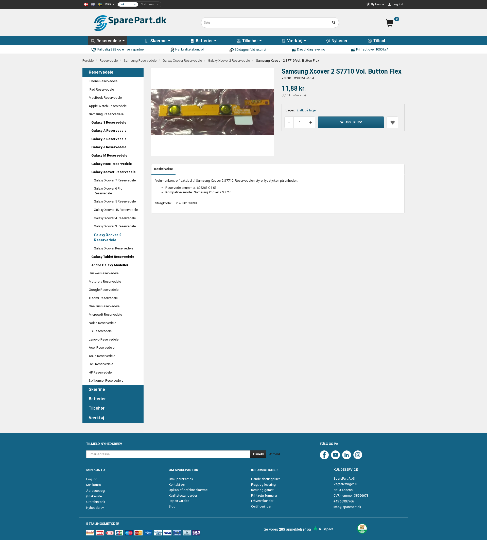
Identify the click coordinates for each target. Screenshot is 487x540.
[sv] (100, 4)
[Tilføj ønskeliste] (392, 122)
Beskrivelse (163, 169)
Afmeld (274, 454)
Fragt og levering (263, 484)
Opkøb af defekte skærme (188, 490)
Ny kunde (377, 4)
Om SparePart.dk (181, 479)
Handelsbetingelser (265, 479)
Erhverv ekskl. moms (139, 4)
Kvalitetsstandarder (183, 495)
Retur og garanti (262, 490)
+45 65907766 (344, 501)
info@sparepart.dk (347, 507)
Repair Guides (179, 501)
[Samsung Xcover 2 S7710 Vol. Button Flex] (212, 112)
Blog (172, 506)
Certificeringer (261, 506)
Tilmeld (258, 454)
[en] (93, 4)
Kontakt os (177, 484)
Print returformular (264, 495)
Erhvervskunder (262, 501)
